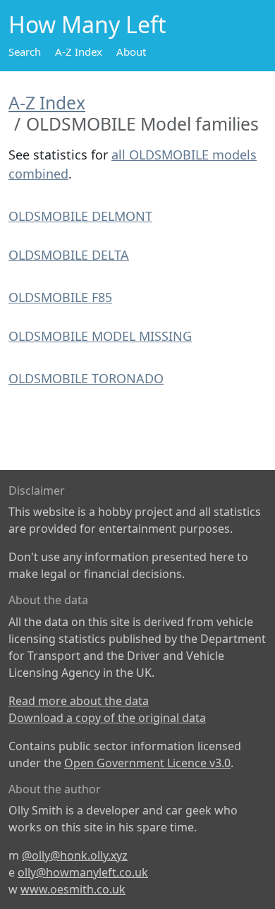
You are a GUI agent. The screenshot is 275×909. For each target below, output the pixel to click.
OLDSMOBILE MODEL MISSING (100, 335)
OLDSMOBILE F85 (60, 297)
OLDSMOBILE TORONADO (86, 378)
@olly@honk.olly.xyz (75, 855)
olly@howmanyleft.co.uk (83, 872)
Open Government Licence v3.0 (147, 763)
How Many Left (87, 24)
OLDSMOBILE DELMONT (80, 215)
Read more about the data (78, 701)
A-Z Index (78, 51)
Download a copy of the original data (107, 718)
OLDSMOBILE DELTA (68, 254)
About (131, 51)
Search (24, 51)
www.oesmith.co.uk (73, 889)
